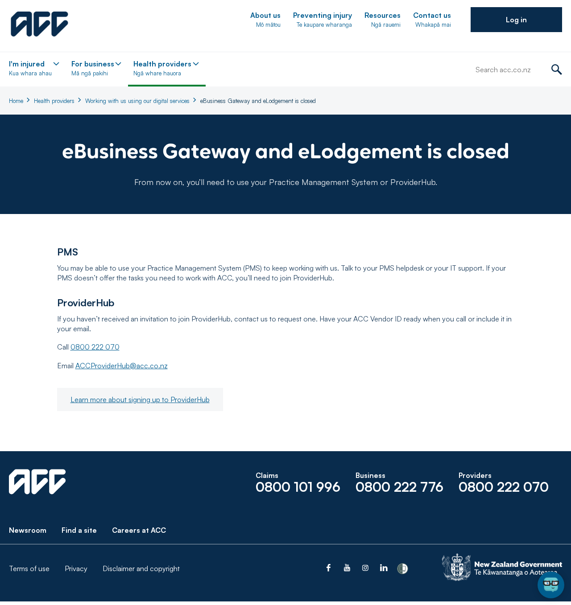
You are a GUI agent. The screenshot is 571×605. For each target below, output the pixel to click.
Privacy (76, 568)
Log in (516, 19)
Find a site (79, 530)
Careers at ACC (139, 530)
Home (16, 100)
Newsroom (27, 530)
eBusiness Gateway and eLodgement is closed (258, 100)
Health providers (54, 100)
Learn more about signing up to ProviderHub (140, 399)
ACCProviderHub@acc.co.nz (121, 365)
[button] (516, 19)
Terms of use (29, 568)
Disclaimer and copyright (141, 568)
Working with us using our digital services (137, 100)
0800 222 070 (95, 346)
